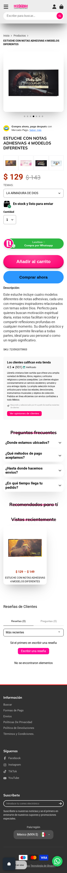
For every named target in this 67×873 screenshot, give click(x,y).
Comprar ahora (33, 277)
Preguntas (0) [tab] (49, 621)
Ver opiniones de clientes (24, 413)
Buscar (7, 704)
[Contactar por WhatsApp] (57, 861)
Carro (61, 6)
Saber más (35, 130)
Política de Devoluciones (18, 728)
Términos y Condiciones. (18, 734)
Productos (20, 35)
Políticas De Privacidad (17, 722)
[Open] (9, 864)
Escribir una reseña (33, 651)
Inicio (6, 35)
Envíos (7, 716)
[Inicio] (21, 7)
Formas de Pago (13, 710)
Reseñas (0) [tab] (18, 621)
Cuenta (54, 6)
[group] (10, 163)
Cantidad (8, 211)
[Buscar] (60, 16)
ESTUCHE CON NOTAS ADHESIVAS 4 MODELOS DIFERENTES (25, 555)
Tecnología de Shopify (43, 865)
